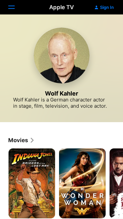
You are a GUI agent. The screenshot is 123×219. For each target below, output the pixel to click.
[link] (21, 140)
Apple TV (61, 7)
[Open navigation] (15, 7)
